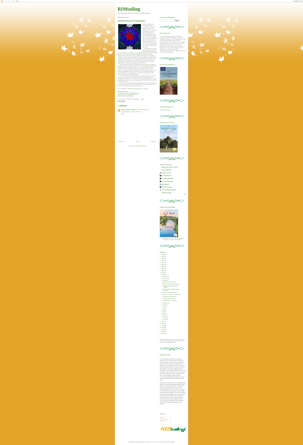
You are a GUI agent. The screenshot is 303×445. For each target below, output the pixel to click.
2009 (162, 333)
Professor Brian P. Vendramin (128, 109)
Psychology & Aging (166, 192)
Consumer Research (166, 172)
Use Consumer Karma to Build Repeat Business (129, 93)
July (164, 307)
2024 (162, 258)
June (164, 309)
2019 (162, 268)
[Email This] (118, 101)
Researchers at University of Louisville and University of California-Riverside (139, 52)
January (165, 319)
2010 (162, 331)
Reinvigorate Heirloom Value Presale (170, 284)
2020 (162, 266)
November (165, 278)
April (164, 313)
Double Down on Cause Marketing (125, 96)
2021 (162, 264)
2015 (162, 321)
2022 (162, 262)
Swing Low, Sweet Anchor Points (169, 292)
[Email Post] (142, 99)
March (164, 315)
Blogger (172, 441)
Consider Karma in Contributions (169, 300)
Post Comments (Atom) (140, 146)
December (165, 276)
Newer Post (121, 141)
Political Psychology (166, 187)
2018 (162, 270)
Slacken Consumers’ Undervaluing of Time (127, 94)
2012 (162, 327)
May (164, 311)
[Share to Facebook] (123, 101)
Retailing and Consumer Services (169, 167)
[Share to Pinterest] (124, 101)
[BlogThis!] (120, 101)
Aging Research (165, 184)
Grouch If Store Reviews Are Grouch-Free (171, 294)
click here (162, 49)
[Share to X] (121, 101)
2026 (162, 254)
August (164, 305)
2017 (162, 272)
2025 (162, 256)
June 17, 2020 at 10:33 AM (142, 109)
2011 (162, 329)
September (165, 303)
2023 (162, 260)
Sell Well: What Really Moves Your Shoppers (137, 88)
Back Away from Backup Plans (169, 296)
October (165, 280)
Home (137, 141)
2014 (162, 323)
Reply (122, 113)
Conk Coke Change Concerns (169, 298)
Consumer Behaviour (166, 175)
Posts (163, 417)
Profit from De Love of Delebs (169, 282)
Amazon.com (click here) (176, 239)
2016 (162, 274)
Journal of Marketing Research (168, 189)
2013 (162, 325)
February (165, 317)
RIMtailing (129, 9)
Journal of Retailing (166, 170)
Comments (164, 420)
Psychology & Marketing (167, 178)
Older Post (153, 141)
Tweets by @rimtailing (165, 110)
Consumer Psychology (167, 181)
